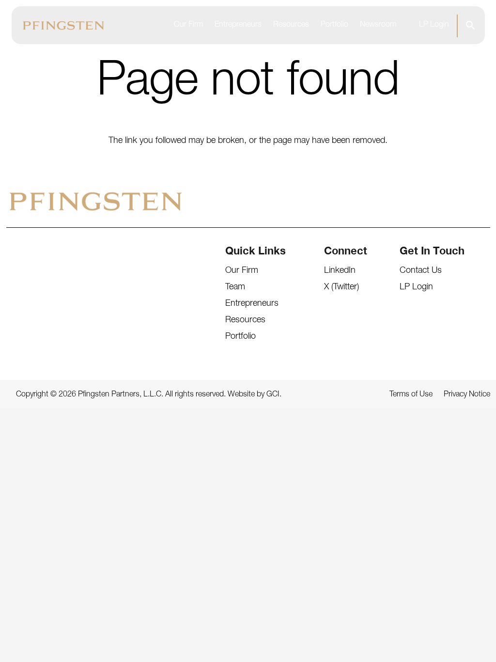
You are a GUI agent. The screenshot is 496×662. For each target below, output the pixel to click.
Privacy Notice (467, 395)
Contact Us (421, 271)
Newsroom (378, 25)
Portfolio (334, 25)
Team (235, 287)
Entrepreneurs (238, 25)
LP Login (434, 25)
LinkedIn (340, 271)
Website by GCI (253, 395)
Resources (291, 25)
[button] (470, 25)
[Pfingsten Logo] (63, 25)
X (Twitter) (341, 287)
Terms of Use (411, 395)
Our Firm (188, 25)
